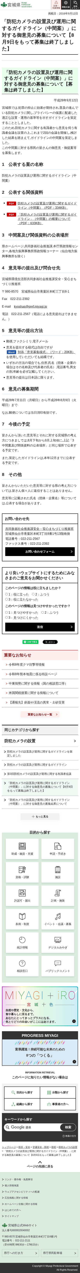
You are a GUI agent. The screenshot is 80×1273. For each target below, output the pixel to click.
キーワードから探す (18, 1119)
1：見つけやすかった (23, 612)
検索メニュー (75, 5)
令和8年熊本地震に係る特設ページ (33, 674)
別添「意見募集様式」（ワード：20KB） (46, 352)
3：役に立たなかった (23, 599)
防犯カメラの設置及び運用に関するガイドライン (37, 764)
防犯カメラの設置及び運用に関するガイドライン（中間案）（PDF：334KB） (47, 205)
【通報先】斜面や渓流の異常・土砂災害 (37, 702)
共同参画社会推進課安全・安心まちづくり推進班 (39, 528)
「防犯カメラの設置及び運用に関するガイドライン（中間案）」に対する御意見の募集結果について (38, 801)
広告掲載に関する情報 (16, 1197)
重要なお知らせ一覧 (40, 714)
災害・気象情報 (56, 5)
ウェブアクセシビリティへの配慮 (22, 1191)
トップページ (9, 1147)
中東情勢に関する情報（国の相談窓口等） (38, 683)
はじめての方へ (13, 1210)
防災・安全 (24, 1147)
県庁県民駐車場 (52, 1252)
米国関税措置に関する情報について (33, 693)
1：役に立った (19, 594)
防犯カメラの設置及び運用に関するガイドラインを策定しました (39, 753)
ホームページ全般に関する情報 (21, 1204)
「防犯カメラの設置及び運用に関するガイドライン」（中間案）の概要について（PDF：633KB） (47, 219)
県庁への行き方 (13, 1252)
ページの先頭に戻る (40, 1166)
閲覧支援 (65, 5)
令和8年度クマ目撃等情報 (27, 664)
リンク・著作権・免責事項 (19, 1179)
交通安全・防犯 (41, 1147)
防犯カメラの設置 (20, 741)
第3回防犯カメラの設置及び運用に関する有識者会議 (39, 773)
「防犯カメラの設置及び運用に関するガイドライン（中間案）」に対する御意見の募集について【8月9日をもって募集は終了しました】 (40, 786)
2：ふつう (42, 594)
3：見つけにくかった (23, 617)
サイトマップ (12, 1216)
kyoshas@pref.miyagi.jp (30, 306)
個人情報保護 (12, 1185)
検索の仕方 (70, 1136)
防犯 (53, 1147)
